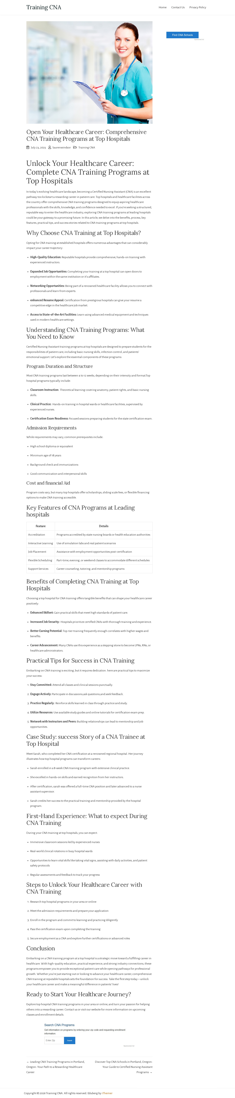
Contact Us (178, 7)
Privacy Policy (197, 7)
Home (163, 7)
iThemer (107, 1093)
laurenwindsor (62, 147)
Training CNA (43, 7)
